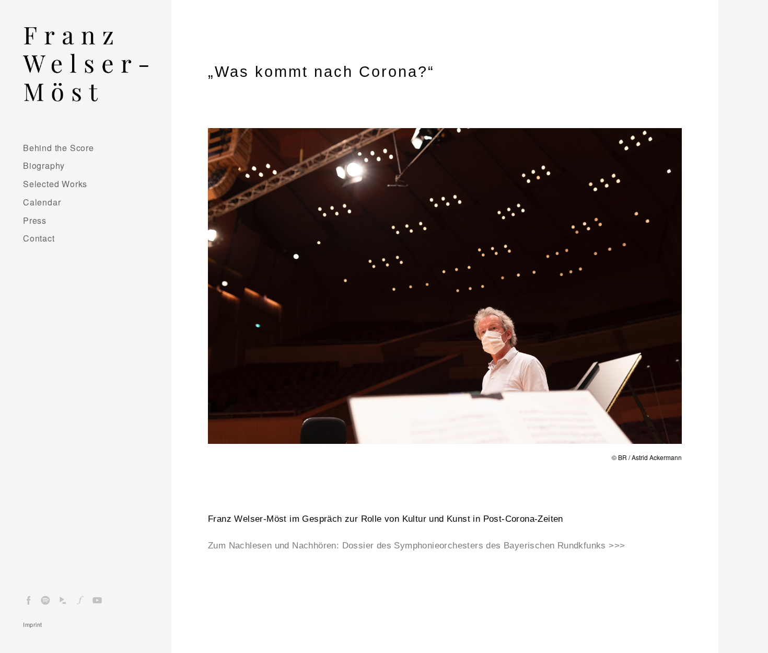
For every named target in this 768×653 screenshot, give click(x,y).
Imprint (32, 624)
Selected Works (55, 184)
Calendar (42, 202)
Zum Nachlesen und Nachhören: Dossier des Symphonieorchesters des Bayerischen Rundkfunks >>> (416, 546)
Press (34, 220)
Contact (39, 238)
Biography (44, 165)
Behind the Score (58, 148)
